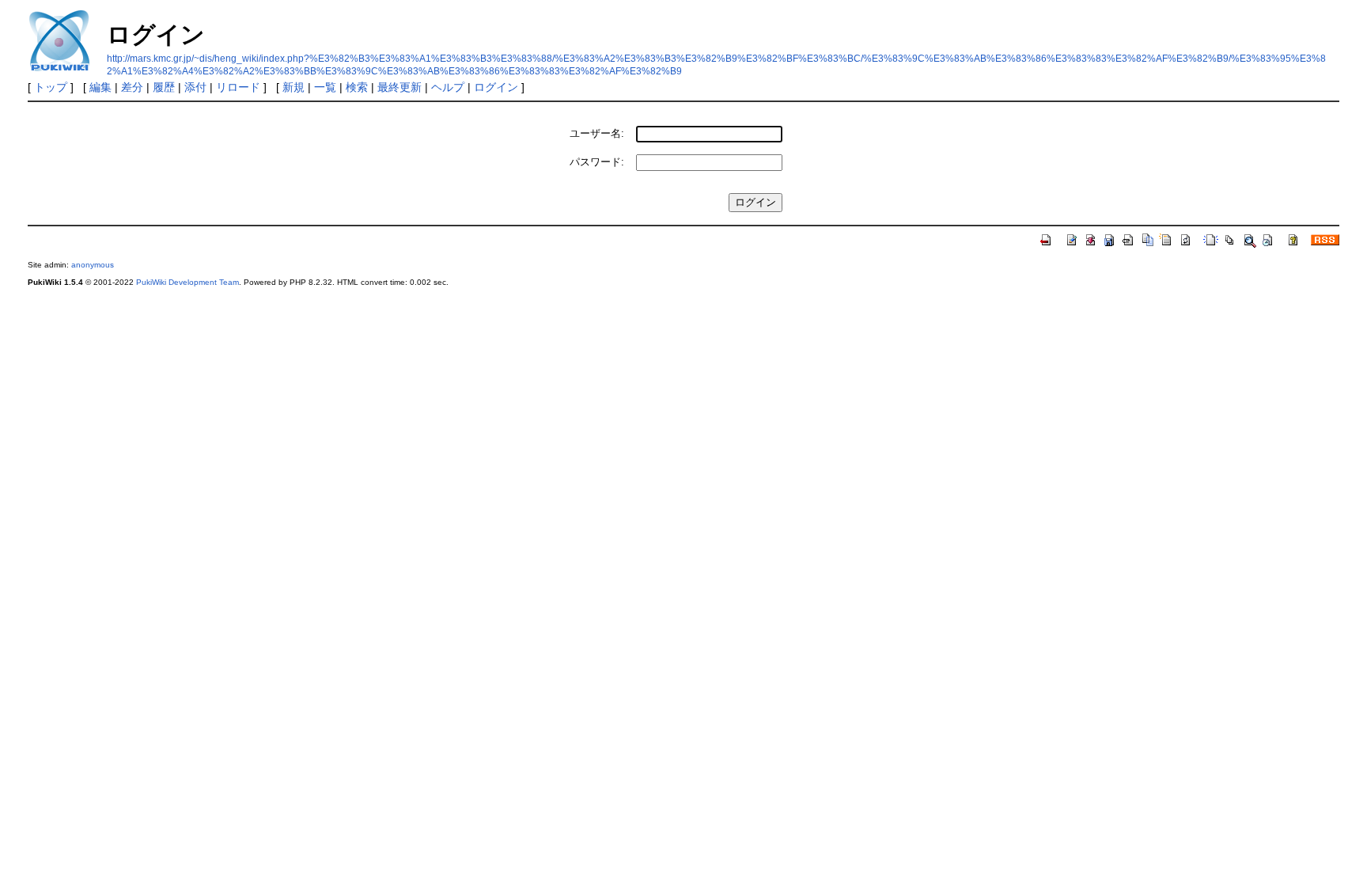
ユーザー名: (597, 133)
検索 (357, 87)
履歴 (164, 87)
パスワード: (597, 162)
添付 (195, 87)
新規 (293, 87)
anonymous (92, 264)
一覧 (325, 87)
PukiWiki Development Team (187, 282)
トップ (50, 87)
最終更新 (399, 87)
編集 (100, 87)
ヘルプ (447, 87)
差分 (132, 87)
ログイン (496, 87)
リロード (238, 87)
